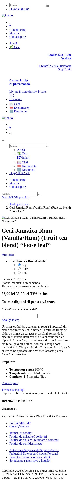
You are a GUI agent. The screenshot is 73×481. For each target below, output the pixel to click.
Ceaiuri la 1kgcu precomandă (19, 82)
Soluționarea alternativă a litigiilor (30, 460)
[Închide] (3, 140)
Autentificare (17, 29)
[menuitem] (13, 43)
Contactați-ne (17, 36)
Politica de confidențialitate (25, 443)
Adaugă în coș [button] (10, 320)
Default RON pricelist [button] (15, 197)
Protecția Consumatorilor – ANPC (30, 457)
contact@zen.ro (19, 426)
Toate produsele (19, 204)
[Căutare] (47, 6)
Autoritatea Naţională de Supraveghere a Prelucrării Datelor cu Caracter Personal (34, 451)
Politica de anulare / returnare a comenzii (34, 440)
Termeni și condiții (20, 433)
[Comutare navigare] (10, 133)
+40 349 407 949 (20, 423)
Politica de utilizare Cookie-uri (28, 436)
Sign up (14, 33)
